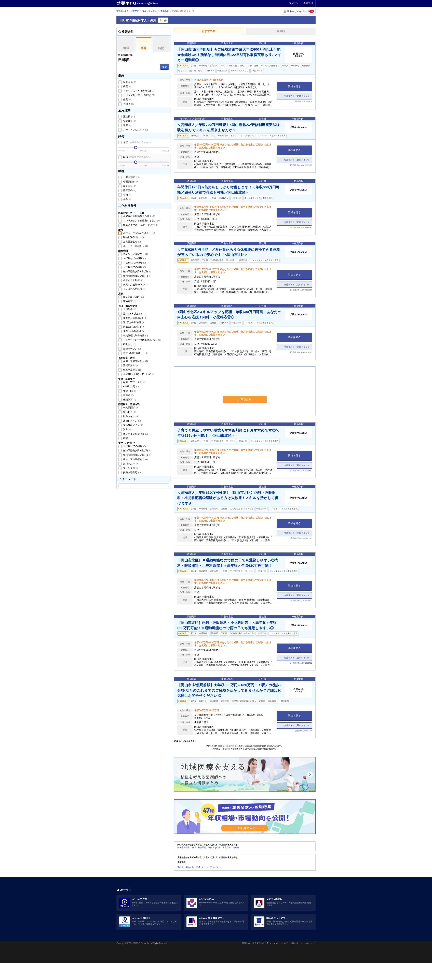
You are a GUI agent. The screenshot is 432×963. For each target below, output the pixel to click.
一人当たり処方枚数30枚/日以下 (142, 340)
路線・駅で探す (149, 11)
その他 (128, 104)
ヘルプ (284, 943)
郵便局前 (202, 847)
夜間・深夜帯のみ (134, 284)
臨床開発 (129, 190)
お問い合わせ (296, 943)
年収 (137, 142)
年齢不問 (129, 390)
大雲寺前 (227, 847)
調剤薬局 (129, 82)
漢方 (127, 429)
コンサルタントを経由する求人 (141, 220)
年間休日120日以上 (135, 318)
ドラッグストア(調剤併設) (138, 90)
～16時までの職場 (134, 258)
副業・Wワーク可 (134, 382)
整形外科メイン (133, 425)
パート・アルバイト (135, 129)
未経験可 (129, 399)
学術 (127, 194)
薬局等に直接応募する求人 (139, 216)
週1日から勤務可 (133, 322)
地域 (126, 48)
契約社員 (129, 121)
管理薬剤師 (130, 181)
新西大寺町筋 (214, 847)
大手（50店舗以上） (135, 353)
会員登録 (308, 3)
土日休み (129, 309)
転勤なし (129, 344)
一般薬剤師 (131, 177)
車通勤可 (129, 301)
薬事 (127, 199)
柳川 (194, 847)
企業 (127, 99)
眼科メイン (130, 416)
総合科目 (129, 412)
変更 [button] (164, 66)
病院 (127, 86)
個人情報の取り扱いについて (265, 943)
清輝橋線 (164, 11)
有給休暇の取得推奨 (135, 335)
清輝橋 (236, 847)
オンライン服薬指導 (135, 433)
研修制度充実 (132, 369)
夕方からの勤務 (133, 280)
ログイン (293, 3)
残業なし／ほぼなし (135, 254)
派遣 (127, 125)
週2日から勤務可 (133, 326)
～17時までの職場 (134, 262)
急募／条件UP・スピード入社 (140, 225)
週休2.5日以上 (132, 313)
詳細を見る (294, 86)
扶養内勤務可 (132, 472)
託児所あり (130, 365)
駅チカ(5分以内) (133, 297)
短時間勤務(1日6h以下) (137, 275)
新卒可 (128, 395)
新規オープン (132, 348)
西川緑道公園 (183, 847)
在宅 (127, 438)
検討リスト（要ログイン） (297, 96)
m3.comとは (310, 943)
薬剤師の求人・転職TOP (127, 11)
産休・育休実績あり (135, 361)
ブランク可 (130, 468)
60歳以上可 (131, 386)
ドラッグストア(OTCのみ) (139, 95)
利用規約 (246, 943)
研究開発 (129, 186)
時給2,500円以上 (133, 237)
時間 (161, 48)
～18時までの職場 (134, 267)
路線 (144, 48)
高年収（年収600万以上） (139, 232)
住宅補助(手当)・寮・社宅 (138, 374)
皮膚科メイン (132, 420)
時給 (137, 157)
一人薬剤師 (130, 407)
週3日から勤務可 (133, 331)
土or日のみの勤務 (134, 289)
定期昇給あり (132, 241)
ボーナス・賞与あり (135, 246)
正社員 (129, 116)
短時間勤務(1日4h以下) (137, 271)
